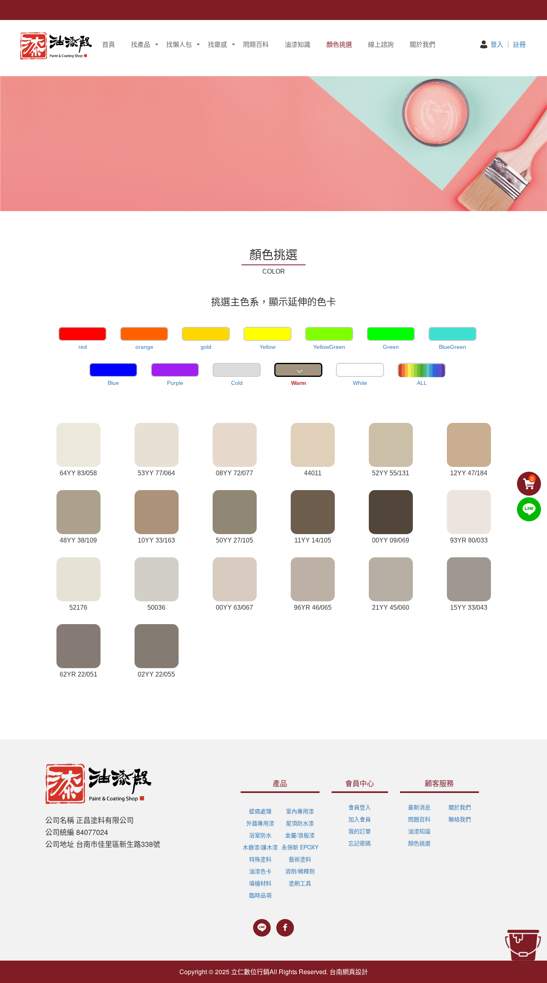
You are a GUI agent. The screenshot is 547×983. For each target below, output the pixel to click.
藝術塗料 (300, 859)
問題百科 (256, 44)
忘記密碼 (359, 843)
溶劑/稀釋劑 (300, 871)
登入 (497, 44)
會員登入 (359, 807)
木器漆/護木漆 (260, 847)
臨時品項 (260, 895)
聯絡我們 (459, 819)
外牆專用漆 (260, 823)
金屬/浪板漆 (300, 835)
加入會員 (359, 819)
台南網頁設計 (349, 971)
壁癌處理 (260, 811)
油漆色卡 (260, 871)
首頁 (108, 44)
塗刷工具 (300, 883)
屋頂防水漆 (300, 823)
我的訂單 (359, 831)
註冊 (519, 44)
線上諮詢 (381, 44)
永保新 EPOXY (300, 847)
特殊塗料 (260, 859)
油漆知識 (297, 44)
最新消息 (419, 807)
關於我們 (422, 44)
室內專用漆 (300, 811)
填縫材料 (260, 883)
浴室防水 (260, 835)
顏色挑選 (339, 44)
